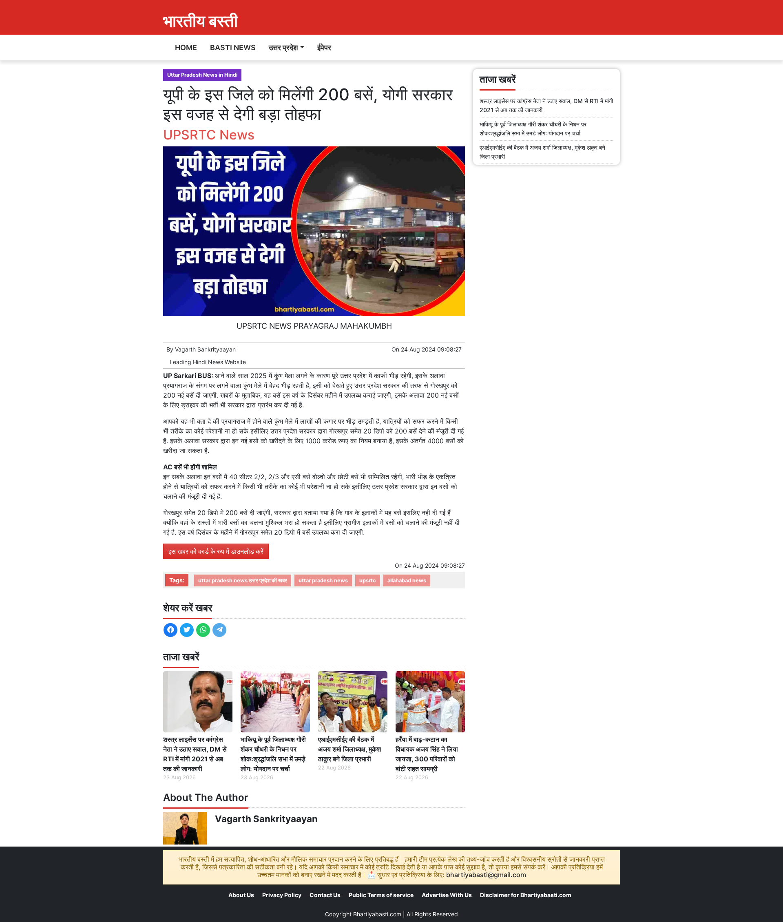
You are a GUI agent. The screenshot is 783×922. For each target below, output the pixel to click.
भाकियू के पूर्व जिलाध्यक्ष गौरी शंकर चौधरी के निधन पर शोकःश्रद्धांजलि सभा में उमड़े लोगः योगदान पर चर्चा (273, 754)
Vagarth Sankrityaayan (205, 349)
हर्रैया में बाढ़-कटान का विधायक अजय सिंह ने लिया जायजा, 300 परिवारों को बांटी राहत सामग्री (427, 754)
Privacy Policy (281, 894)
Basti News (233, 47)
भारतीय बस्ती (200, 21)
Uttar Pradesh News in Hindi (202, 75)
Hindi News (208, 361)
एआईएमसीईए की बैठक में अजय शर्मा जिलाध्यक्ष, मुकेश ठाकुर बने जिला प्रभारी (349, 749)
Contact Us (325, 894)
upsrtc (367, 580)
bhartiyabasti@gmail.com (486, 875)
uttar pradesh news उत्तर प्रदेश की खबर (242, 580)
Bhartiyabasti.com (377, 914)
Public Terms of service (381, 894)
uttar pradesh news (323, 580)
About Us (241, 894)
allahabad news (406, 580)
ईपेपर (324, 47)
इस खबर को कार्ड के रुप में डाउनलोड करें (215, 551)
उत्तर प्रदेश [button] (283, 47)
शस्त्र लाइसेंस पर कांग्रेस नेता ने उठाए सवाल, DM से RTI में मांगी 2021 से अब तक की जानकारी (195, 754)
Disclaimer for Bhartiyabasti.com (525, 894)
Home (186, 47)
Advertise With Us (447, 894)
